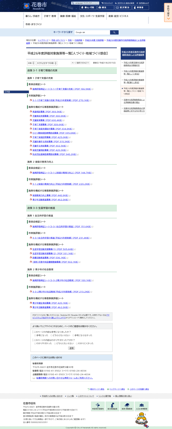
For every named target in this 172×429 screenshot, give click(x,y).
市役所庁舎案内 (98, 409)
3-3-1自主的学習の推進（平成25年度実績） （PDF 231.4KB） (61, 238)
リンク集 (70, 396)
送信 (72, 348)
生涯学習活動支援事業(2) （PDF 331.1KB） (53, 254)
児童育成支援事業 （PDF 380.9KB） (49, 116)
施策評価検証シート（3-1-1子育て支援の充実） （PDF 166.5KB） (61, 89)
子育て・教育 (50, 16)
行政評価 (78, 40)
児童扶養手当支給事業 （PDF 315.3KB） (51, 142)
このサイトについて (86, 396)
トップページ (43, 40)
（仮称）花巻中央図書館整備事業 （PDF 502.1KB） (55, 262)
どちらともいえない (61, 335)
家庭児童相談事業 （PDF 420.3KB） (49, 150)
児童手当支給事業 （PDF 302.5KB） (49, 146)
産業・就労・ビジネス (118, 16)
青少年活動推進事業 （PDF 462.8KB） (50, 200)
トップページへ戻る (117, 389)
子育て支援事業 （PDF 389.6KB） (48, 125)
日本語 (7, 92)
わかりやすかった (44, 343)
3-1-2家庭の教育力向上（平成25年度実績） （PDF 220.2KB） (61, 184)
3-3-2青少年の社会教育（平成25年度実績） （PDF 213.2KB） (61, 292)
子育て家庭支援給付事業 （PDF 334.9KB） (52, 129)
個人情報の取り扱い (123, 396)
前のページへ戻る (97, 389)
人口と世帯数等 (141, 409)
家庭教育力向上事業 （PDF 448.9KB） (50, 195)
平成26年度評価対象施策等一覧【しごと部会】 (134, 72)
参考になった (42, 335)
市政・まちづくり (34, 24)
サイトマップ (108, 3)
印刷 (29, 63)
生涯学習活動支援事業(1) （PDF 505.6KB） (53, 249)
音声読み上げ (144, 3)
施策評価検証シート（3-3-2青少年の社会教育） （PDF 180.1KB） (62, 280)
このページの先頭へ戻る (139, 389)
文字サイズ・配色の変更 (126, 3)
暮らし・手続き (33, 16)
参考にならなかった (83, 335)
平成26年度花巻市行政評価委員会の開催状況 (134, 64)
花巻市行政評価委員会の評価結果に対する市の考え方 (134, 109)
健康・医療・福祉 (68, 16)
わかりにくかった (86, 343)
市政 (70, 40)
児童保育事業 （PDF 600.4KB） (47, 120)
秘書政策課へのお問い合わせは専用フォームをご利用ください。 (64, 378)
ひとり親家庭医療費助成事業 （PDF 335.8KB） (54, 133)
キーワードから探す (63, 32)
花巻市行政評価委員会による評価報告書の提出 (134, 101)
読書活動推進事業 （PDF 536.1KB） (49, 258)
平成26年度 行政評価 (94, 40)
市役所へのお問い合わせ (52, 396)
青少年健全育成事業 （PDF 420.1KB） (50, 303)
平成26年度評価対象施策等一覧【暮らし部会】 (134, 81)
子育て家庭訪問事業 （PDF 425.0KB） (50, 137)
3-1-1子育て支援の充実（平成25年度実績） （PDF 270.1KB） (60, 100)
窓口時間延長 (112, 409)
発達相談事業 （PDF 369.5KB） (47, 112)
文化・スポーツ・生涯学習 (92, 16)
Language (87, 3)
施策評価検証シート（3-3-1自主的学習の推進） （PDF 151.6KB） (61, 227)
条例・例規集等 (127, 409)
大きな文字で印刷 (45, 63)
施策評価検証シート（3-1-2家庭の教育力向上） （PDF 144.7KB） (62, 173)
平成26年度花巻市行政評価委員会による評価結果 (133, 53)
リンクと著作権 (104, 396)
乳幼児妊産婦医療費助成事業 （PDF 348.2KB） (54, 154)
